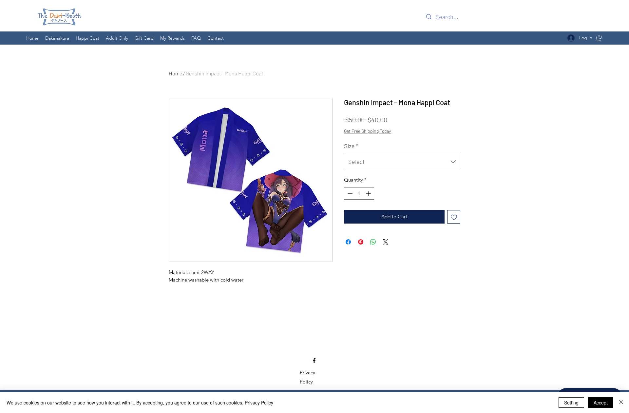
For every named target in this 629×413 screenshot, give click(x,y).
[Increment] (369, 193)
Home (175, 73)
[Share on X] (386, 242)
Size (351, 145)
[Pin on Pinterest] (361, 242)
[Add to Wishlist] (454, 217)
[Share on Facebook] (348, 242)
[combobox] (402, 162)
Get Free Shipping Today (367, 131)
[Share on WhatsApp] (373, 242)
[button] (599, 38)
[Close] (621, 402)
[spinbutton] (359, 193)
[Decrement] (349, 193)
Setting (571, 402)
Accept (601, 402)
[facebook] (314, 360)
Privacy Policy (259, 402)
